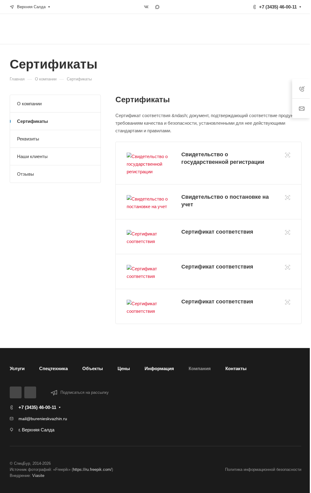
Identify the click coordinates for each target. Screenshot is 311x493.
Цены (124, 368)
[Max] (157, 7)
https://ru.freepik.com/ (92, 469)
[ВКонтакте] (146, 7)
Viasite (38, 475)
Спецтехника (53, 368)
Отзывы (25, 174)
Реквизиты (28, 138)
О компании (29, 103)
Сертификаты (32, 121)
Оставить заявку (279, 28)
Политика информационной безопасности (263, 469)
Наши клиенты (32, 156)
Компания (200, 368)
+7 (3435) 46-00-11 (278, 6)
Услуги (17, 368)
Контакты (236, 368)
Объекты (92, 368)
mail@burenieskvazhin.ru (43, 418)
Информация (159, 368)
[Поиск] (242, 29)
